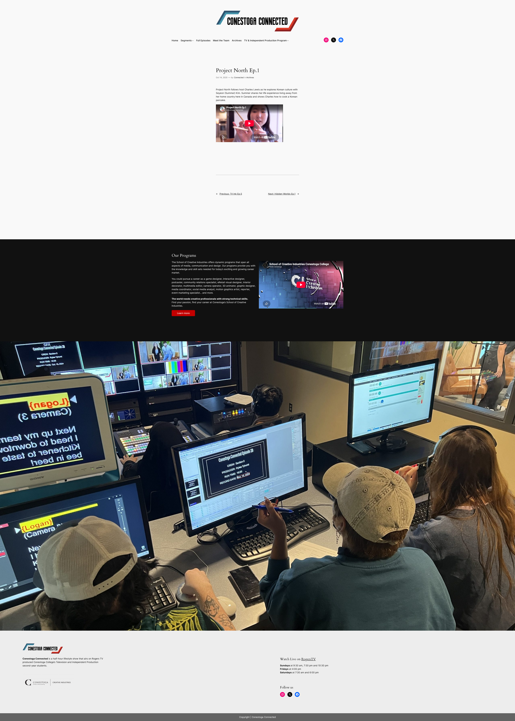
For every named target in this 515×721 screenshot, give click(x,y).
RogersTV (308, 659)
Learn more (183, 313)
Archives (250, 77)
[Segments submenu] (193, 40)
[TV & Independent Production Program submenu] (288, 40)
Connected (239, 77)
